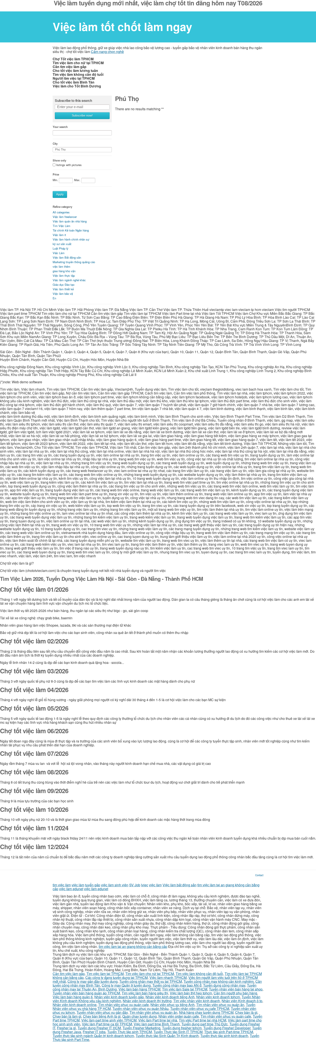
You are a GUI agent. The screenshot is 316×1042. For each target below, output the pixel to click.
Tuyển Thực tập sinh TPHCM (129, 1031)
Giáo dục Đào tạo (63, 285)
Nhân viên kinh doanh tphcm (218, 996)
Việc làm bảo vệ (63, 294)
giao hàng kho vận (64, 271)
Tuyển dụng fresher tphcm (182, 1027)
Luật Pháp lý (60, 248)
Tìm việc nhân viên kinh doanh (196, 1000)
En (54, 298)
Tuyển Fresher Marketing (141, 1027)
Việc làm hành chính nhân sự (71, 239)
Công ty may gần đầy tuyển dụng (92, 981)
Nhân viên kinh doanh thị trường (147, 1000)
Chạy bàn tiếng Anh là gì (102, 1016)
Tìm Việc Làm (61, 226)
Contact (259, 875)
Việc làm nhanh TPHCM (168, 977)
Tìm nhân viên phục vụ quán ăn (220, 1004)
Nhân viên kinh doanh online (75, 1004)
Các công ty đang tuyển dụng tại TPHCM (116, 977)
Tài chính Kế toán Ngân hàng (71, 230)
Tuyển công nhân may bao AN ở (176, 985)
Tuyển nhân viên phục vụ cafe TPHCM (199, 1008)
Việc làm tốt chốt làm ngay (122, 26)
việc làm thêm (61, 266)
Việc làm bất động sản (179, 884)
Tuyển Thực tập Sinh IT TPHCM (177, 1031)
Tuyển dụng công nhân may (224, 985)
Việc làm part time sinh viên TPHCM (109, 1020)
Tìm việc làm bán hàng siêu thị (145, 993)
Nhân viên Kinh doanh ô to (242, 1000)
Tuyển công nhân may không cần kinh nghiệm (219, 981)
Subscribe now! (82, 115)
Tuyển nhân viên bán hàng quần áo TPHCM (86, 993)
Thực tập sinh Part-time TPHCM (228, 1031)
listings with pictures (69, 165)
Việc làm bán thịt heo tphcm (191, 993)
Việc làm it (59, 235)
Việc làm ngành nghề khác (69, 280)
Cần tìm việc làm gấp (69, 973)
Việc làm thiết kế (63, 289)
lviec (144, 884)
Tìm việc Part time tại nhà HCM (202, 1020)
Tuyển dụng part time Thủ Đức (204, 1024)
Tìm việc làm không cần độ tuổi (199, 973)
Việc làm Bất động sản (67, 257)
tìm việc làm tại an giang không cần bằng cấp (133, 946)
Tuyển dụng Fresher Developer (226, 1027)
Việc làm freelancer (65, 217)
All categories (61, 212)
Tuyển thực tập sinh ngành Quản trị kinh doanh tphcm (93, 1035)
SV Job (134, 884)
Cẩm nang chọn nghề (107, 51)
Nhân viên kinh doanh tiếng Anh (170, 996)
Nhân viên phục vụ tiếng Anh (172, 1004)
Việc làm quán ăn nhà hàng (70, 221)
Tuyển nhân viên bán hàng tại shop (235, 989)
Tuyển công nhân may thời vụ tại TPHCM (150, 981)
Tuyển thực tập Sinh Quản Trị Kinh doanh (167, 1035)
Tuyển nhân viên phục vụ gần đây (102, 1012)
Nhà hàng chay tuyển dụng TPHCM (206, 1012)
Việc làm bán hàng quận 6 (73, 996)
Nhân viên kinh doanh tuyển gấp (119, 996)
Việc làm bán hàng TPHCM (139, 989)
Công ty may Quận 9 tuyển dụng (126, 985)
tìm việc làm (62, 884)
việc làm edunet (71, 888)
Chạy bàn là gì (246, 1012)
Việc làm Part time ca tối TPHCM (107, 1024)
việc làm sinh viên (114, 884)
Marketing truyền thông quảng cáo (74, 262)
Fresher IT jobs (94, 1031)
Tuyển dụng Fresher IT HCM (99, 1027)
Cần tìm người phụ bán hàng (235, 993)
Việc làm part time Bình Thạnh (157, 1024)
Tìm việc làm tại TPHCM (105, 973)
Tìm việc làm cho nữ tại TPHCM (149, 973)
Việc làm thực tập (64, 275)
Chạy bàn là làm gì (67, 1016)
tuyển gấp (92, 884)
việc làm (78, 884)
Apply (60, 194)
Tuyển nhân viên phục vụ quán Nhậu (140, 1008)
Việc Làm (58, 253)
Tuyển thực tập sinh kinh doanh (224, 1035)
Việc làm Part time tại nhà (157, 1020)
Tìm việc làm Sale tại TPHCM (184, 989)
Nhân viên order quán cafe (178, 1016)
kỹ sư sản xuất (62, 244)
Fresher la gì (66, 1027)
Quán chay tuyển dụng (139, 1016)
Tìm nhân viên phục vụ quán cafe (123, 1004)
